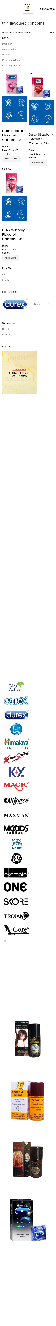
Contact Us (7, 1312)
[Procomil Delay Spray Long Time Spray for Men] (28, 1099)
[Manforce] (16, 801)
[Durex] (16, 715)
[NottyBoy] (16, 858)
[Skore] (16, 901)
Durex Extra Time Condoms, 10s (18, 1247)
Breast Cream (9, 1260)
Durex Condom (10, 1265)
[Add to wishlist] (13, 125)
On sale (6, 329)
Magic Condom (10, 1281)
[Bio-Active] (16, 686)
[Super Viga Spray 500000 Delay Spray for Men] (28, 1160)
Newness (7, 54)
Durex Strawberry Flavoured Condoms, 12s (41, 139)
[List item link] (28, 989)
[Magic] (16, 786)
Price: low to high (11, 60)
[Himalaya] (16, 743)
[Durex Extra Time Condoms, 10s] (28, 1220)
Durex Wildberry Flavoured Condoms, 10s (13, 234)
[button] (11, 159)
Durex (5, 146)
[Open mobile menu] (2, 9)
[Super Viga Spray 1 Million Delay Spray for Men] (28, 1039)
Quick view (5, 125)
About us (6, 1306)
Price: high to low (11, 65)
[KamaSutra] (16, 758)
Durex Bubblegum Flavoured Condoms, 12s (14, 135)
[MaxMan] (16, 815)
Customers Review (12, 1317)
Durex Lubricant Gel (12, 1271)
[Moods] (16, 829)
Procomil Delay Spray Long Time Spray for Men (26, 1127)
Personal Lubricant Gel (14, 1287)
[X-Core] (16, 930)
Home (4, 32)
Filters (51, 32)
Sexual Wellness (10, 1292)
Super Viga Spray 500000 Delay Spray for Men (26, 1187)
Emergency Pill (10, 1276)
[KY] (16, 772)
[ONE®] (16, 887)
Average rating (9, 49)
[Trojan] (16, 915)
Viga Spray (7, 1297)
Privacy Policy (9, 1323)
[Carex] (16, 700)
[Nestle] (16, 844)
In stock (6, 334)
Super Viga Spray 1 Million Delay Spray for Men (26, 1067)
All (3, 274)
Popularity (7, 44)
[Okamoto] (16, 872)
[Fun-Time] (16, 729)
